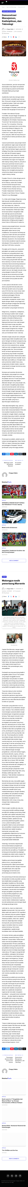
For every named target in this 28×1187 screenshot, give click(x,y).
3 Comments (17, 591)
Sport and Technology (9, 11)
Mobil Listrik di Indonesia (9, 527)
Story (4, 576)
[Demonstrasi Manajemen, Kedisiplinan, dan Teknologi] (14, 48)
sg (12, 1182)
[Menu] (3, 2)
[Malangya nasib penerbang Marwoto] (14, 608)
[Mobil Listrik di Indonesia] (14, 516)
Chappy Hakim (10, 29)
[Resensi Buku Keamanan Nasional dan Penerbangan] (14, 1114)
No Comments (18, 31)
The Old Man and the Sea (10, 1150)
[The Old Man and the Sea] (14, 1139)
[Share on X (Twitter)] (11, 37)
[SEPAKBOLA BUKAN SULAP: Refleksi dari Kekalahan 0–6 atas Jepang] (14, 491)
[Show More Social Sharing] (19, 37)
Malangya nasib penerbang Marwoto (8, 464)
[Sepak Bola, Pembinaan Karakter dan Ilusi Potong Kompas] (14, 539)
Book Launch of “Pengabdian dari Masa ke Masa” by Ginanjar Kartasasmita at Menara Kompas (12, 1100)
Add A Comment (14, 560)
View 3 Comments (14, 1158)
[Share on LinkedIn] (16, 37)
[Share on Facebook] (8, 37)
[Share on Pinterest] (13, 37)
